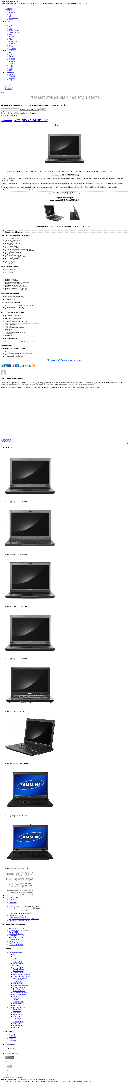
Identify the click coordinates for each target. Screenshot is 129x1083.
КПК (59, 387)
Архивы (12, 899)
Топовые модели (18, 963)
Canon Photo (17, 1009)
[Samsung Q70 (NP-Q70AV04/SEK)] (30, 710)
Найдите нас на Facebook (17, 917)
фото (86, 387)
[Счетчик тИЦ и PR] (9, 1068)
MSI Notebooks (18, 983)
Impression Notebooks (20, 978)
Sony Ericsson (13, 18)
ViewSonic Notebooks (20, 992)
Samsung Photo (18, 1025)
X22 (49, 387)
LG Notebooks (17, 982)
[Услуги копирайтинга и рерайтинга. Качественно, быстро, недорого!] (20, 895)
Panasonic (12, 60)
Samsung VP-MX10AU (16, 936)
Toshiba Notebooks (19, 991)
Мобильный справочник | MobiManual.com (61, 193)
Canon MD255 (14, 932)
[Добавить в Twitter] (2, 368)
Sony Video (16, 1005)
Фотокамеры (9, 50)
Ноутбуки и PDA (21, 387)
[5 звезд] (33, 113)
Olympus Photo (18, 1020)
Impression (12, 34)
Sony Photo (16, 1027)
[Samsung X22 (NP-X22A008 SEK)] (64, 148)
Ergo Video (16, 998)
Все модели (9, 87)
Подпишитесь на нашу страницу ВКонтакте (24, 919)
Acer (10, 23)
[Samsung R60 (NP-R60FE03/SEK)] (30, 867)
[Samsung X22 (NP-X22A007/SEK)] (30, 553)
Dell (10, 29)
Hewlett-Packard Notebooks (22, 976)
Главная (7, 7)
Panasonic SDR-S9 (15, 939)
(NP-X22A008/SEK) (34, 387)
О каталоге (8, 85)
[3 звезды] (19, 113)
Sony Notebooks (18, 989)
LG (10, 16)
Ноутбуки (8, 21)
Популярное (13, 903)
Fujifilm (11, 63)
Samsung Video (18, 1003)
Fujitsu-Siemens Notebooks (21, 974)
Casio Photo (17, 1011)
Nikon (11, 54)
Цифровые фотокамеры (17, 1007)
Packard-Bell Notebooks (21, 985)
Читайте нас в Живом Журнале (19, 920)
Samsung (12, 12)
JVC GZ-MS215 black (16, 945)
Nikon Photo (17, 1018)
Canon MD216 (14, 941)
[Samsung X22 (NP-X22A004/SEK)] (30, 657)
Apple (11, 20)
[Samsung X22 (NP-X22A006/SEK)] (30, 605)
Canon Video (17, 996)
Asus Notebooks (18, 971)
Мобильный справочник (14, 1077)
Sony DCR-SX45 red (16, 937)
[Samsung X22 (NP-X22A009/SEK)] (30, 500)
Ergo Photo (16, 1012)
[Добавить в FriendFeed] (20, 368)
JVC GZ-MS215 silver (16, 934)
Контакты (8, 89)
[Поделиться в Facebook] (9, 368)
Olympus (12, 58)
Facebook (12, 1035)
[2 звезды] (11, 113)
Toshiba (11, 47)
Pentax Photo (17, 1023)
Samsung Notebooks (7, 387)
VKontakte (12, 1040)
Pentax (11, 65)
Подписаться (13, 897)
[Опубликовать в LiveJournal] (26, 368)
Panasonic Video (18, 1002)
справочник (80, 387)
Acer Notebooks (18, 967)
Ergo (10, 70)
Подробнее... (87, 1081)
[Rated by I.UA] (9, 1063)
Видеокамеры (9, 72)
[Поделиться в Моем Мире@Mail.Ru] (17, 368)
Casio (10, 69)
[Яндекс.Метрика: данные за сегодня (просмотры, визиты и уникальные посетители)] (11, 1053)
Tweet (57, 125)
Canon (11, 56)
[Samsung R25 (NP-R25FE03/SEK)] (30, 762)
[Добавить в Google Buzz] (29, 368)
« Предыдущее (6, 440)
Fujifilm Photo (17, 1014)
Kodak (11, 67)
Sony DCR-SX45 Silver (16, 928)
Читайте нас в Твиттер (16, 915)
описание (71, 387)
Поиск (11, 901)
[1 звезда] (4, 113)
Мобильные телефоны (16, 952)
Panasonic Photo (18, 1022)
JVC (10, 81)
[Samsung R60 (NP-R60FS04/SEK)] (30, 814)
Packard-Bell (13, 41)
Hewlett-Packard (14, 32)
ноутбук (65, 387)
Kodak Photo (17, 1016)
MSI (10, 40)
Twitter (11, 1038)
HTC (10, 14)
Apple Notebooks (18, 969)
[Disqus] (64, 413)
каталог (54, 387)
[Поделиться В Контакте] (6, 368)
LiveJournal (12, 1037)
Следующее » (5, 441)
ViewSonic (12, 49)
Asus (10, 27)
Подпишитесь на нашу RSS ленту (20, 913)
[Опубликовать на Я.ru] (13, 368)
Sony (10, 45)
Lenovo (11, 36)
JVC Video (16, 1000)
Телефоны (8, 9)
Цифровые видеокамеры (17, 994)
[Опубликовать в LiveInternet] (22, 368)
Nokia (11, 10)
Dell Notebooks (18, 972)
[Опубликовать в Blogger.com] (33, 368)
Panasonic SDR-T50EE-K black (19, 930)
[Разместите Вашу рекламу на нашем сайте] (64, 102)
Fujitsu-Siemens (14, 30)
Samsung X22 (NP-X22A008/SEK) (24, 120)
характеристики (94, 387)
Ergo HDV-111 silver (15, 943)
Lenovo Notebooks (19, 980)
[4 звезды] (26, 113)
